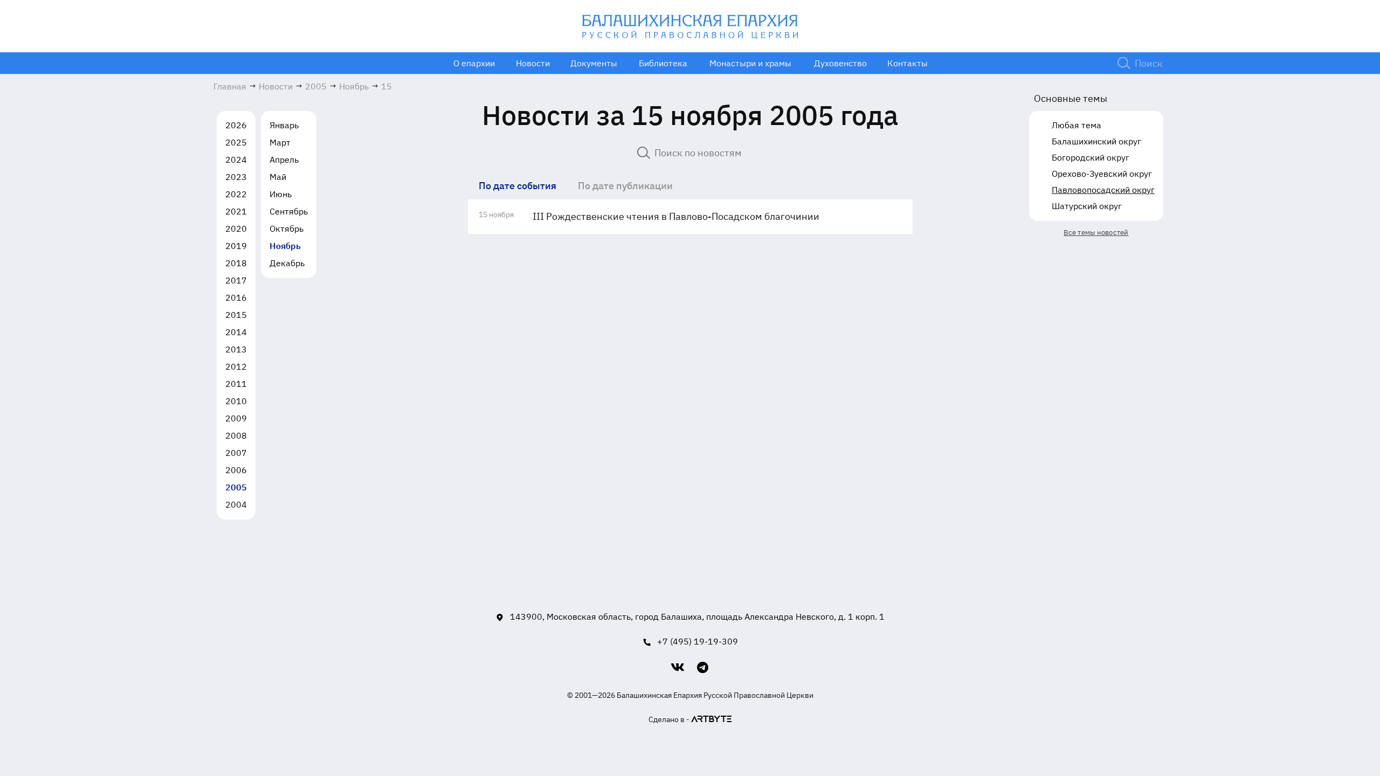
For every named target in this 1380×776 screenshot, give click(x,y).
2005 (236, 487)
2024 (236, 159)
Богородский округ (1090, 157)
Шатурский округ (1087, 205)
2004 (236, 504)
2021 (236, 211)
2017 (236, 280)
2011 (236, 383)
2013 (236, 349)
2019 (236, 245)
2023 (236, 176)
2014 (236, 332)
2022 (236, 194)
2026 (236, 125)
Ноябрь (285, 245)
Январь (284, 125)
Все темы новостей (1096, 232)
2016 (236, 297)
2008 (236, 435)
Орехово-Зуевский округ (1102, 173)
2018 (236, 263)
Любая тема (1076, 125)
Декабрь (287, 263)
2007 (236, 452)
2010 (236, 401)
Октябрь (286, 228)
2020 (236, 228)
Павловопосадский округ (1103, 189)
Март (280, 142)
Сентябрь (289, 211)
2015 (236, 314)
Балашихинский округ (1096, 141)
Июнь (281, 194)
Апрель (284, 159)
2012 (236, 366)
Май (278, 176)
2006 (236, 470)
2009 (236, 418)
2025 (236, 142)
